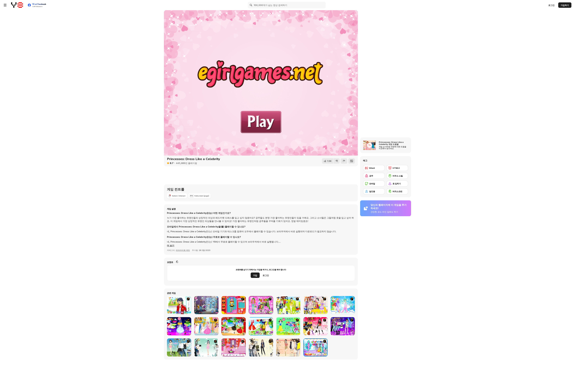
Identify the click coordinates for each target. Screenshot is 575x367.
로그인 (551, 5)
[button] (170, 245)
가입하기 (565, 5)
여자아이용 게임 (183, 250)
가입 (255, 275)
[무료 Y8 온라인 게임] (17, 5)
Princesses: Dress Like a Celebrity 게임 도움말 (391, 143)
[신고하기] (344, 161)
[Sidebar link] (5, 5)
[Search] (251, 5)
